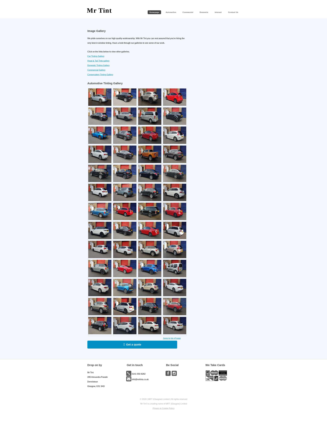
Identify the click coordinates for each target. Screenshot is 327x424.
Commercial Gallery (96, 70)
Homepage (154, 12)
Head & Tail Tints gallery (98, 61)
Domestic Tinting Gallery (98, 65)
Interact (218, 12)
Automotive (171, 12)
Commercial (188, 12)
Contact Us (233, 12)
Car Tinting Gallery (95, 56)
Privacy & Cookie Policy (163, 408)
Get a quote (133, 344)
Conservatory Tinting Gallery (100, 75)
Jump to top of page (172, 338)
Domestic (204, 12)
